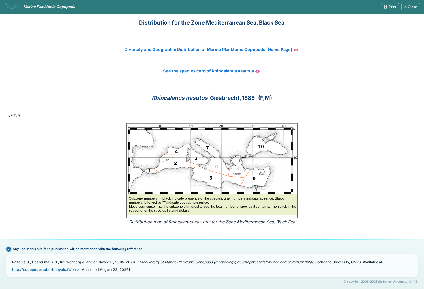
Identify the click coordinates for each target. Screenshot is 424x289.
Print (392, 7)
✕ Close (410, 7)
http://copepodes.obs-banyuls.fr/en (44, 269)
